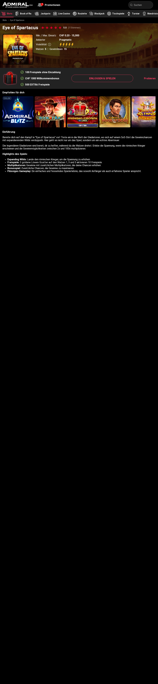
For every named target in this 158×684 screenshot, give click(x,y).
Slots (4, 20)
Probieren (150, 78)
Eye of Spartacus (17, 20)
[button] (102, 78)
